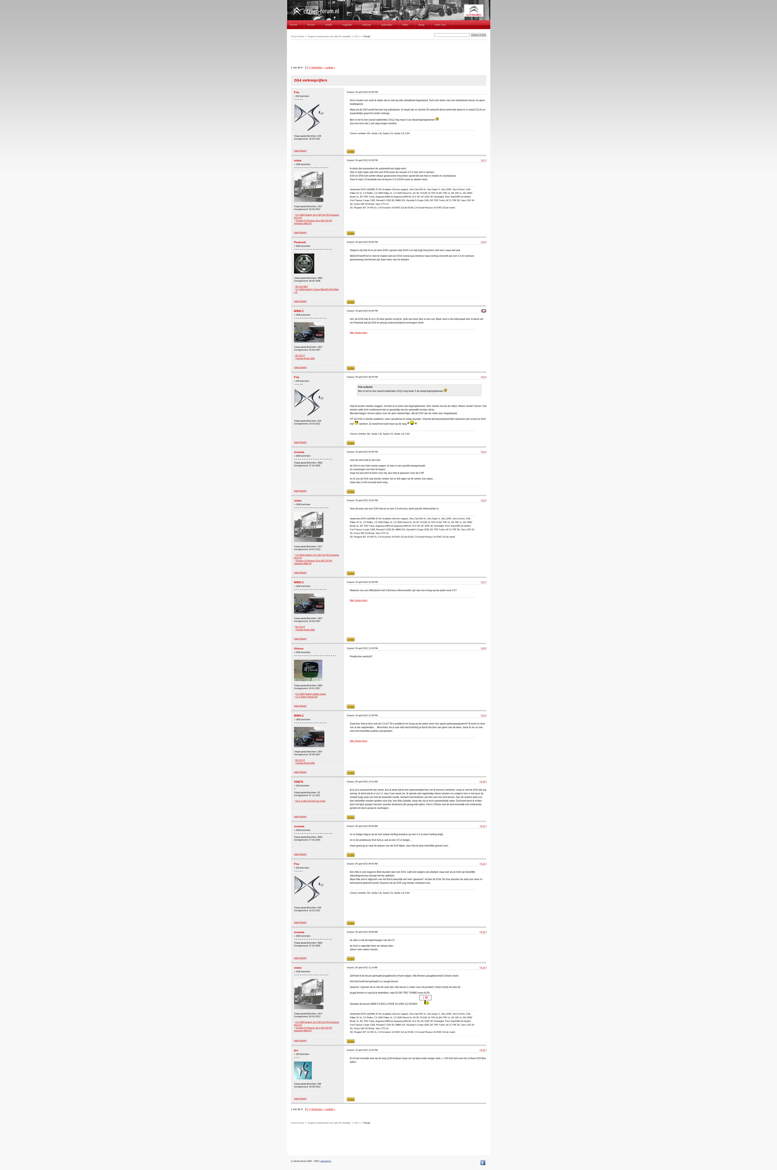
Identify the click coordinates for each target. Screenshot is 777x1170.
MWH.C (299, 311)
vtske (297, 160)
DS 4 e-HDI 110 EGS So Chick (310, 801)
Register (347, 24)
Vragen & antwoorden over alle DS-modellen (329, 36)
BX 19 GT (300, 355)
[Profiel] (351, 152)
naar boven (300, 150)
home (293, 24)
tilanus (299, 648)
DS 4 (357, 36)
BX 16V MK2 (301, 286)
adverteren (326, 1161)
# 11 (483, 826)
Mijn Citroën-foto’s (358, 332)
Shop (421, 24)
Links (405, 24)
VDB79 (298, 781)
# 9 (483, 715)
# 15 (483, 1050)
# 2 (483, 242)
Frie (296, 92)
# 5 (483, 452)
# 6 (483, 500)
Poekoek (300, 242)
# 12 (483, 863)
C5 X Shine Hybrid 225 (306, 697)
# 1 (483, 160)
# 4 (483, 377)
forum (311, 24)
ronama (299, 452)
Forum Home (297, 36)
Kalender (386, 24)
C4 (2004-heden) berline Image (310, 694)
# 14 (483, 967)
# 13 (483, 932)
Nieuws (366, 24)
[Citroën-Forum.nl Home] (315, 15)
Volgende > (317, 67)
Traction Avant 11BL (305, 358)
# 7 (483, 582)
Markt (328, 24)
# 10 (483, 781)
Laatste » (330, 67)
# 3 (483, 311)
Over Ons (440, 24)
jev (296, 1050)
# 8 (483, 648)
